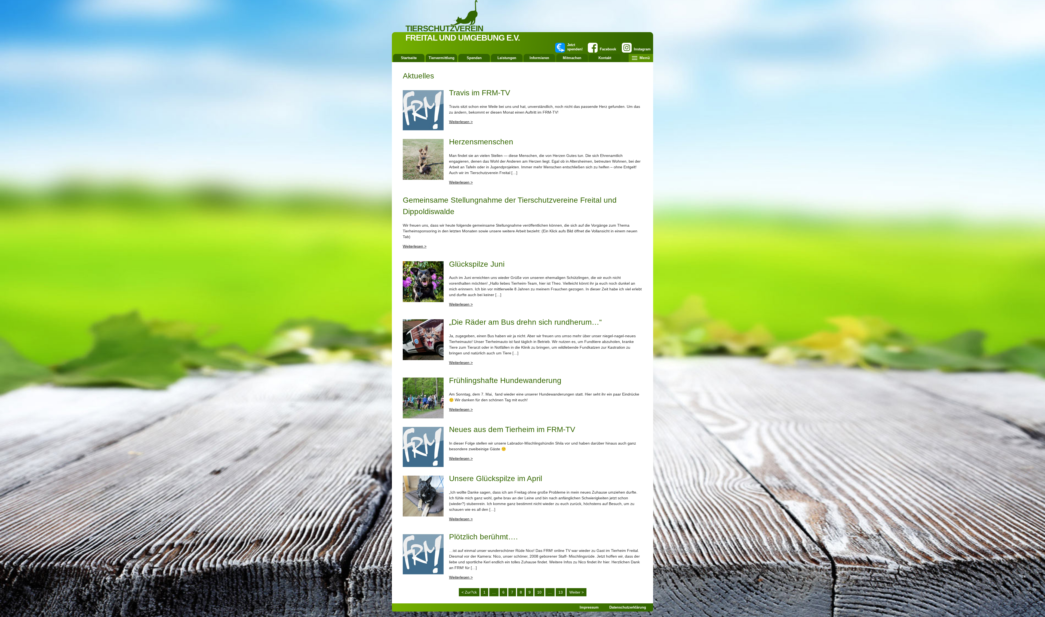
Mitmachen (572, 58)
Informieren (539, 58)
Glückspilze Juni (477, 264)
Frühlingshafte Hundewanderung (505, 380)
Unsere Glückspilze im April (495, 478)
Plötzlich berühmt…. (483, 537)
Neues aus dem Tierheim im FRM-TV (512, 429)
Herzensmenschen (481, 142)
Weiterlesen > (461, 122)
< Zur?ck (469, 592)
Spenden (474, 58)
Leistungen (506, 58)
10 (539, 592)
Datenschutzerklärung (627, 607)
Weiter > (576, 592)
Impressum (589, 607)
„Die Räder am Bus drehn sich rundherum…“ (525, 322)
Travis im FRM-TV (479, 93)
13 (560, 592)
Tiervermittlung (441, 58)
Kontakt (604, 58)
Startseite (409, 58)
